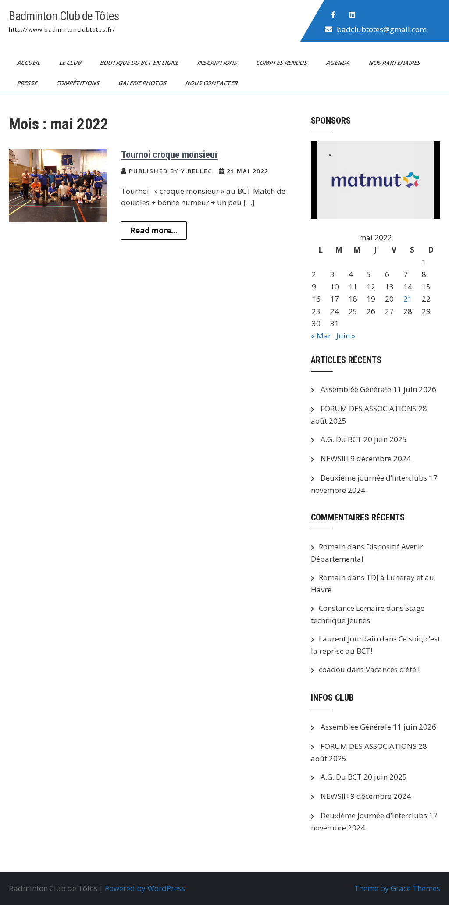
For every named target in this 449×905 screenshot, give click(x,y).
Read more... (154, 230)
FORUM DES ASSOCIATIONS (369, 408)
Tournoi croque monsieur (169, 154)
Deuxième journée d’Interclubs (374, 478)
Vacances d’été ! (393, 669)
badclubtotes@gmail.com (382, 29)
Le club (70, 63)
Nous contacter (212, 83)
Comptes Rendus (282, 63)
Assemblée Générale (356, 389)
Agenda (338, 63)
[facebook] (333, 15)
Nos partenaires (395, 63)
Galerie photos (143, 83)
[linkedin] (352, 15)
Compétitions (78, 83)
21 (407, 299)
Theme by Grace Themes (397, 888)
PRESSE (27, 83)
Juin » (345, 336)
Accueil (29, 63)
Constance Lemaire (352, 608)
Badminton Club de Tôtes (64, 16)
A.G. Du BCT (341, 439)
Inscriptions (217, 63)
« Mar (321, 336)
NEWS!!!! (335, 458)
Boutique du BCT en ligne (140, 63)
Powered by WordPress (145, 888)
